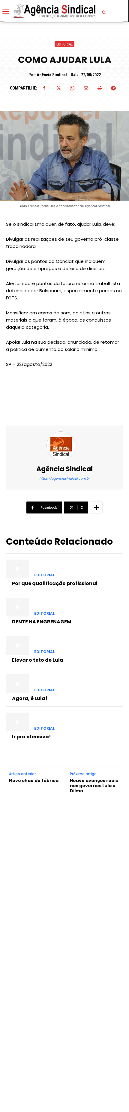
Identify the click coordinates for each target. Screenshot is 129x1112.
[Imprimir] (100, 88)
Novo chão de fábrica (33, 780)
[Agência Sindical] (64, 445)
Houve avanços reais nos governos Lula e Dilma (94, 785)
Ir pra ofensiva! (31, 736)
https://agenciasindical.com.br (64, 478)
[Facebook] (44, 88)
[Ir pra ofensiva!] (17, 722)
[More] (96, 507)
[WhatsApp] (72, 88)
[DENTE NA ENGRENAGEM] (17, 607)
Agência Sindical (52, 74)
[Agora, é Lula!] (17, 683)
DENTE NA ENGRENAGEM (41, 621)
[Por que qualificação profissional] (17, 569)
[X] (58, 88)
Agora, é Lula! (29, 698)
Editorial (64, 44)
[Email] (86, 88)
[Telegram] (113, 88)
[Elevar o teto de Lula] (17, 645)
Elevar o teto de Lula (37, 660)
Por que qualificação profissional (55, 583)
